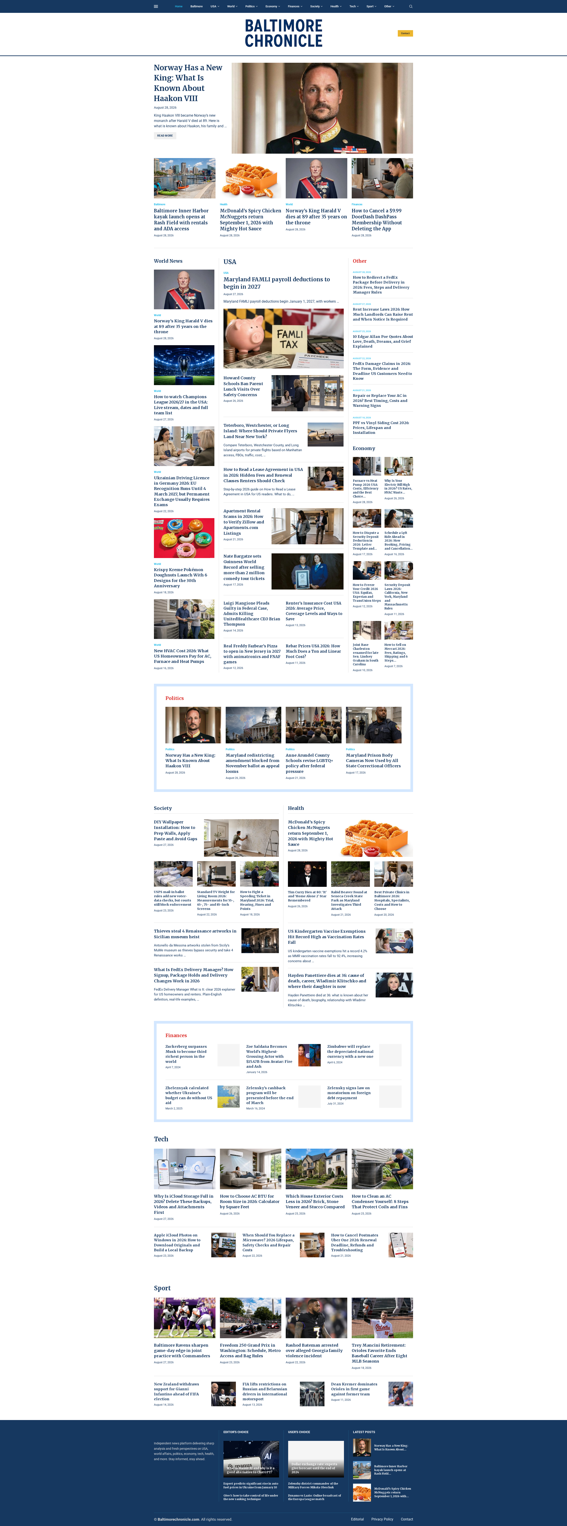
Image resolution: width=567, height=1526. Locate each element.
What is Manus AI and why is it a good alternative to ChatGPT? (250, 1470)
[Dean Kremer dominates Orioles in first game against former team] (400, 1394)
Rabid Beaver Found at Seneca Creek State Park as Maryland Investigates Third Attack (349, 900)
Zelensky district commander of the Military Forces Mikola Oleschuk (313, 1485)
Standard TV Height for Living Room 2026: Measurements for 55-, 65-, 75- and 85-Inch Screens (216, 900)
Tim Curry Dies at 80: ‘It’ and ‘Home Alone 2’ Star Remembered (307, 896)
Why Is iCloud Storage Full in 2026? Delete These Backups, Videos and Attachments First (184, 1204)
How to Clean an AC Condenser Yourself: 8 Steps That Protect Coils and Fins (380, 1202)
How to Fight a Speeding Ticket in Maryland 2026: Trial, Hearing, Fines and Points (257, 900)
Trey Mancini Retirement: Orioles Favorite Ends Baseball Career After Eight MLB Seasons (379, 1353)
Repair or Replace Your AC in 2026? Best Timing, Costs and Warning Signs (380, 400)
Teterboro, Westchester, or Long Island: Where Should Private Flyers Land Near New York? (260, 431)
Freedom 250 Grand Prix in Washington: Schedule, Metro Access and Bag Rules (250, 1351)
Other (387, 6)
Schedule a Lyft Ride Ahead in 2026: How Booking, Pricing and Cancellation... (398, 540)
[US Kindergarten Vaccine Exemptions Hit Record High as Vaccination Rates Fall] (394, 941)
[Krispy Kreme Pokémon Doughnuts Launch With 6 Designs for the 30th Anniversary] (184, 556)
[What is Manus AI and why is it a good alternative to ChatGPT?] (251, 1459)
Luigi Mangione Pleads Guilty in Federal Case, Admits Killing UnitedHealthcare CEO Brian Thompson (251, 614)
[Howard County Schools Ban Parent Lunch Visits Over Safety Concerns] (308, 393)
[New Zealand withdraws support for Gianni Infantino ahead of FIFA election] (223, 1394)
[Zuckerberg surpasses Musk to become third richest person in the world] (228, 1055)
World (231, 6)
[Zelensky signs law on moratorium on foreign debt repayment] (390, 1096)
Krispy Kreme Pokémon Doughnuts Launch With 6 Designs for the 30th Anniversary (180, 577)
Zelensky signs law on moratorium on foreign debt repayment (349, 1093)
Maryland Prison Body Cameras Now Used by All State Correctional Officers (373, 761)
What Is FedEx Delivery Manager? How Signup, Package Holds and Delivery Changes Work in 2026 (193, 975)
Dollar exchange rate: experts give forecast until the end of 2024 (314, 1468)
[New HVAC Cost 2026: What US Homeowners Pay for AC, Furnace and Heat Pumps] (184, 634)
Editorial (357, 1519)
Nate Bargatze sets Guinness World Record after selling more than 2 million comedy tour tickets (244, 567)
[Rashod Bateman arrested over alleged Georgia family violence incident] (316, 1331)
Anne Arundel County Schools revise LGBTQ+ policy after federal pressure (309, 763)
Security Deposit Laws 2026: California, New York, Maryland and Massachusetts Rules (397, 596)
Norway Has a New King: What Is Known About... (391, 1447)
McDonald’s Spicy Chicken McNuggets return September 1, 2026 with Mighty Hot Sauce (310, 833)
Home (179, 6)
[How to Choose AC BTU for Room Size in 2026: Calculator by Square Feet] (251, 1182)
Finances (293, 6)
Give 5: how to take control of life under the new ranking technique (250, 1497)
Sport (370, 6)
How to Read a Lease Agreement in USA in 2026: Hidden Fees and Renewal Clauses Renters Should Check (263, 475)
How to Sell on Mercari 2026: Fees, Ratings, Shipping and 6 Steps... (396, 652)
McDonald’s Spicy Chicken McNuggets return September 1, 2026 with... (392, 1492)
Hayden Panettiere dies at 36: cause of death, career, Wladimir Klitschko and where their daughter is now (327, 981)
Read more (165, 135)
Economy (271, 6)
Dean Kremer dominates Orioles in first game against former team (354, 1389)
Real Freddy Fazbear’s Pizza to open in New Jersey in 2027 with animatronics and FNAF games (252, 654)
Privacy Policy (382, 1519)
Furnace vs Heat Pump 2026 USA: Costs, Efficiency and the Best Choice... (366, 488)
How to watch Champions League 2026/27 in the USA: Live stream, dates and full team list (181, 404)
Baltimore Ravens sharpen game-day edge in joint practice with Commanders (182, 1351)
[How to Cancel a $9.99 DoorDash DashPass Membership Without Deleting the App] (382, 198)
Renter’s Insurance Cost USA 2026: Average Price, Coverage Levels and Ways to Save (314, 611)
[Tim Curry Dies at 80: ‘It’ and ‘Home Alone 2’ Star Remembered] (307, 885)
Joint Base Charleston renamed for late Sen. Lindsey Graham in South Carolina (366, 654)
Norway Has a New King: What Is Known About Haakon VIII (190, 761)
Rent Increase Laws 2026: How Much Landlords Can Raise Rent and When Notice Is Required (383, 314)
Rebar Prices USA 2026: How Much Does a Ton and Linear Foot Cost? (313, 651)
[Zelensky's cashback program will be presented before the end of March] (309, 1096)
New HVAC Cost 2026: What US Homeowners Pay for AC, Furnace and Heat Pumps (182, 656)
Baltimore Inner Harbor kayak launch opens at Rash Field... (391, 1470)
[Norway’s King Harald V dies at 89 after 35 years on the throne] (316, 195)
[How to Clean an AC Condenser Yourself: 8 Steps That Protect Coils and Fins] (382, 1182)
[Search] (411, 6)
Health (334, 6)
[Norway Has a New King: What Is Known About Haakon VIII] (322, 108)
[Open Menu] (156, 6)
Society (315, 6)
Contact (405, 33)
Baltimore (196, 6)
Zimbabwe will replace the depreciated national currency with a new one (350, 1051)
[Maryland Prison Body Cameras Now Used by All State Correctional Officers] (374, 741)
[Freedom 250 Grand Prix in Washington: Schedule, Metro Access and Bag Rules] (251, 1331)
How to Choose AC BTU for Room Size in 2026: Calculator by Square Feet (250, 1202)
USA (213, 6)
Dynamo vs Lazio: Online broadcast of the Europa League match (314, 1497)
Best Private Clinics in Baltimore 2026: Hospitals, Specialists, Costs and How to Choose (392, 900)
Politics (250, 6)
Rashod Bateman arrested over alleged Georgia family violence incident (314, 1351)
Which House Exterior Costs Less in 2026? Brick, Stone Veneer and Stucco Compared (315, 1202)
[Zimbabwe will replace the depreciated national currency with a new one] (390, 1055)
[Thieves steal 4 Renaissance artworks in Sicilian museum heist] (260, 940)
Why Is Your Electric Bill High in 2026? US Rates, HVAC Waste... (398, 486)
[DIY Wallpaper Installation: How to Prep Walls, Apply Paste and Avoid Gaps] (241, 838)
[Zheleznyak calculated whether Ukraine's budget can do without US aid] (228, 1096)
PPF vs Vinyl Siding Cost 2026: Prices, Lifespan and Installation (381, 428)
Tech (353, 6)
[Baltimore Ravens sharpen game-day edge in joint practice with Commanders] (185, 1331)
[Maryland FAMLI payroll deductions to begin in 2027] (283, 320)
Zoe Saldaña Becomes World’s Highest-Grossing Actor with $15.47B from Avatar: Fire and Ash (269, 1056)
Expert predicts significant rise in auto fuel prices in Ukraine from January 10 (250, 1485)
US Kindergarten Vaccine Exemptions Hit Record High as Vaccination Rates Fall (327, 937)
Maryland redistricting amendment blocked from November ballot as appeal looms (253, 763)
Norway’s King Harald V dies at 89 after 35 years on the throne (316, 216)
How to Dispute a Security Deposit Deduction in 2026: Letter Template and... (366, 540)
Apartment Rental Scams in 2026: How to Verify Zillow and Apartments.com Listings (243, 522)
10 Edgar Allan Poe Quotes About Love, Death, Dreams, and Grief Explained (383, 341)
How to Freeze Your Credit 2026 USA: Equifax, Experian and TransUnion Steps (367, 592)
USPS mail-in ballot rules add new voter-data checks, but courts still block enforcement (172, 898)
